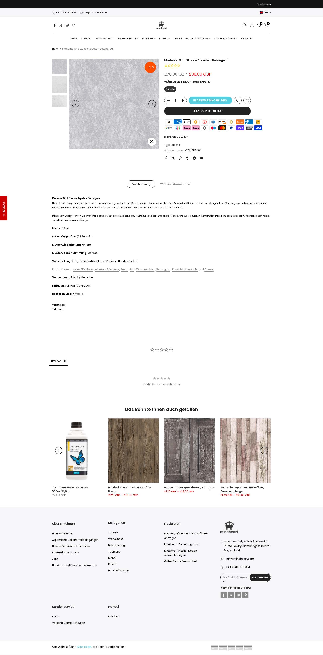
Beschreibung (141, 184)
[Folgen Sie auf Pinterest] (73, 25)
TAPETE (85, 38)
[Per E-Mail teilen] (201, 158)
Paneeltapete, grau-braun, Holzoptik (189, 487)
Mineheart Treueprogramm (182, 544)
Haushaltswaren (118, 570)
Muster (79, 294)
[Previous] (75, 103)
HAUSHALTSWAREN (196, 38)
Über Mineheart (62, 533)
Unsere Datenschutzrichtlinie (71, 546)
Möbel (112, 558)
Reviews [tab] (56, 361)
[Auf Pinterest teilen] (180, 158)
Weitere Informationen (176, 184)
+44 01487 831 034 (66, 12)
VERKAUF (246, 38)
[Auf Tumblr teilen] (187, 158)
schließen (60, 4)
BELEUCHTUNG (127, 38)
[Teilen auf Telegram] (194, 158)
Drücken (113, 616)
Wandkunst (115, 539)
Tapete (175, 145)
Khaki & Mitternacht (185, 269)
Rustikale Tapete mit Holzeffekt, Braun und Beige (242, 489)
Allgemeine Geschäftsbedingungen (75, 540)
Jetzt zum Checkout (207, 111)
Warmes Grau (145, 269)
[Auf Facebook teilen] (166, 158)
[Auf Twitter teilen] (173, 158)
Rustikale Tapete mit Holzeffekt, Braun (130, 489)
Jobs (55, 559)
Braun (124, 269)
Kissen (112, 564)
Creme (209, 269)
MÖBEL (163, 38)
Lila (132, 269)
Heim (74, 38)
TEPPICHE (147, 38)
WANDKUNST (104, 38)
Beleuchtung (116, 545)
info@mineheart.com (95, 12)
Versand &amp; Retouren (68, 623)
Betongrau (163, 269)
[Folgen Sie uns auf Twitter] (61, 25)
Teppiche (114, 551)
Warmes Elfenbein (107, 269)
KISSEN (178, 38)
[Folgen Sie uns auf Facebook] (54, 25)
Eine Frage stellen (176, 137)
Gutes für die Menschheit (180, 561)
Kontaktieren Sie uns (65, 552)
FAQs (55, 616)
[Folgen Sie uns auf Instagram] (67, 25)
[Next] (152, 103)
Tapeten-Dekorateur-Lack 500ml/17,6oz (70, 489)
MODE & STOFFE (224, 38)
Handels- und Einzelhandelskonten (74, 565)
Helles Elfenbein (83, 269)
